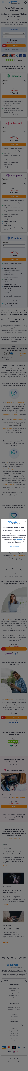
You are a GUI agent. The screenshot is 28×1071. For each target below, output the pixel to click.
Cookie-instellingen (14, 546)
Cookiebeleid (18, 539)
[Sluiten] (25, 521)
